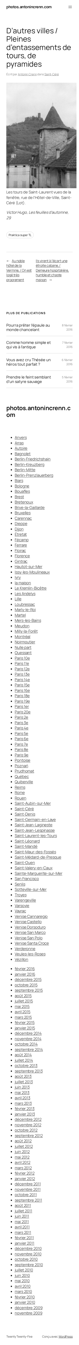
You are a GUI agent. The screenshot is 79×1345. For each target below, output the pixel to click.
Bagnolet (23, 453)
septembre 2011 (28, 1200)
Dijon (19, 528)
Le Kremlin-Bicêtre (31, 588)
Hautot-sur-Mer (28, 566)
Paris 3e (21, 722)
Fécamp (21, 539)
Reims (20, 787)
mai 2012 (22, 1157)
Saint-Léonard (27, 840)
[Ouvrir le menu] (70, 6)
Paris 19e (22, 701)
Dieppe (21, 523)
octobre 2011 (26, 1194)
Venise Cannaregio (31, 916)
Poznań (21, 765)
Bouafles (22, 491)
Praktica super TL (20, 235)
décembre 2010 (28, 1248)
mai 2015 (22, 1006)
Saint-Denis (25, 813)
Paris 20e (23, 711)
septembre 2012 (29, 1135)
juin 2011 (22, 1216)
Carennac (23, 518)
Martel (20, 615)
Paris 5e (21, 733)
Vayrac (20, 910)
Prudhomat (24, 770)
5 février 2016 (67, 379)
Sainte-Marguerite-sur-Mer (38, 873)
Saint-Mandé (26, 846)
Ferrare (21, 544)
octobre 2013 (26, 1065)
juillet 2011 (23, 1210)
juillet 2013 (24, 1081)
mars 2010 (23, 1291)
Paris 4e (21, 727)
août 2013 (23, 1076)
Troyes (20, 894)
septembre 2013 (29, 1070)
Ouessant (23, 652)
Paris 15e (22, 684)
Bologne (22, 485)
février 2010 (25, 1296)
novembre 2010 (28, 1253)
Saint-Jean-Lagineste (33, 824)
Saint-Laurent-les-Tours (36, 835)
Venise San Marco (30, 932)
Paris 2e (21, 717)
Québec (22, 776)
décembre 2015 (28, 979)
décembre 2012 (28, 1119)
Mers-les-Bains (28, 620)
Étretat (21, 534)
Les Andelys (25, 593)
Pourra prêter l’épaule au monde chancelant (28, 327)
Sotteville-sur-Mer (31, 889)
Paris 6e (21, 738)
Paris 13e (22, 674)
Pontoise (22, 760)
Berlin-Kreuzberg (29, 464)
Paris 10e (22, 658)
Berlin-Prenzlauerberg (34, 475)
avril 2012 (22, 1162)
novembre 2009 (28, 1312)
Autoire (21, 448)
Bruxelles (23, 512)
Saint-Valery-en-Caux (33, 867)
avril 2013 (22, 1097)
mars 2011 (23, 1232)
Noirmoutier (25, 641)
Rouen (20, 797)
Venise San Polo (29, 937)
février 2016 (25, 968)
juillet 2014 (24, 1060)
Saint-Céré (51, 74)
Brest (19, 496)
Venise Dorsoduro (30, 927)
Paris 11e (22, 663)
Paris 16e (22, 690)
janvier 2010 (25, 1302)
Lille (18, 598)
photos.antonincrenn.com (29, 6)
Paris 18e (22, 695)
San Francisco (27, 878)
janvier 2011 (24, 1243)
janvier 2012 (25, 1178)
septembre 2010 (29, 1264)
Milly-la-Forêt (26, 631)
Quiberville (24, 781)
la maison (23, 582)
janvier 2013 (25, 1114)
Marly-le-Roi (25, 609)
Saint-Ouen (25, 862)
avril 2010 (23, 1286)
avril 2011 (22, 1226)
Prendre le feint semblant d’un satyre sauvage (28, 379)
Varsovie (22, 905)
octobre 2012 (26, 1130)
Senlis (20, 884)
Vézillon (21, 959)
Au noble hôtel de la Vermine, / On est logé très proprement (19, 270)
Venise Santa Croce (32, 943)
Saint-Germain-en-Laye (35, 819)
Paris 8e (21, 749)
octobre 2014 (26, 1043)
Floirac (20, 550)
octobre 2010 (26, 1259)
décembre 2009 (29, 1307)
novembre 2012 (28, 1124)
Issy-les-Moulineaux (32, 571)
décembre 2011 (28, 1183)
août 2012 (23, 1140)
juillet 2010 (24, 1269)
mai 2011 (22, 1221)
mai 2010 (22, 1280)
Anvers (21, 437)
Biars (19, 480)
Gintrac (21, 561)
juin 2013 (22, 1087)
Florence (22, 555)
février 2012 (25, 1173)
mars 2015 (23, 1017)
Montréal (22, 636)
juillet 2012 (24, 1146)
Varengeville (25, 900)
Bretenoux (24, 501)
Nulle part (23, 647)
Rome (20, 792)
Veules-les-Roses (30, 953)
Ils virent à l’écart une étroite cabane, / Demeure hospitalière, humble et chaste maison (52, 270)
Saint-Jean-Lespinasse (35, 830)
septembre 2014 (29, 1049)
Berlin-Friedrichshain (33, 458)
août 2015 (23, 995)
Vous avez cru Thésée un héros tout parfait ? (28, 362)
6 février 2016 (67, 362)
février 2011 (24, 1237)
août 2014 (23, 1054)
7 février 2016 (67, 345)
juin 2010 (22, 1275)
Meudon (22, 625)
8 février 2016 (67, 327)
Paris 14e (22, 679)
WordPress (66, 1336)
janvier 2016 (25, 974)
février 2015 (25, 1022)
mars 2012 (23, 1167)
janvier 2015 (25, 1027)
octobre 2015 (26, 984)
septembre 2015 (29, 990)
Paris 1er (22, 706)
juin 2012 (22, 1151)
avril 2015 (22, 1011)
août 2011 (23, 1205)
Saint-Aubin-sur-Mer (33, 803)
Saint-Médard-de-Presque (38, 857)
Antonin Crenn (27, 74)
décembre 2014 (28, 1033)
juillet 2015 (24, 1000)
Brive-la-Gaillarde (30, 507)
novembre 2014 (28, 1038)
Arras (19, 442)
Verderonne (25, 948)
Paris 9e (21, 754)
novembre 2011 (28, 1189)
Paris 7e (21, 744)
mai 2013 (22, 1092)
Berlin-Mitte (25, 469)
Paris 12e (22, 668)
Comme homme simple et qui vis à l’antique (28, 344)
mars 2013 (23, 1103)
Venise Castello (28, 921)
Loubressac (25, 604)
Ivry (18, 577)
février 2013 (25, 1108)
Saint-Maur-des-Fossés (35, 851)
